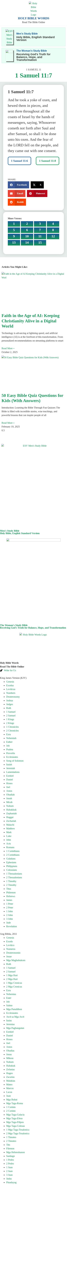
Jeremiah (10, 768)
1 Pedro (10, 1159)
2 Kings (10, 723)
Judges (9, 704)
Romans (10, 847)
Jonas (9, 1054)
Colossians (11, 870)
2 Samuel (10, 715)
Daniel (9, 779)
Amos (9, 791)
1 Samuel (10, 711)
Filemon (10, 1148)
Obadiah (10, 794)
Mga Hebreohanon (15, 1152)
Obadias (10, 1050)
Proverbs (10, 753)
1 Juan (9, 1167)
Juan (8, 1095)
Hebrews (10, 896)
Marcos (10, 1088)
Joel (8, 787)
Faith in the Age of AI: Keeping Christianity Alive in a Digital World (31, 320)
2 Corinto (11, 1111)
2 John (9, 915)
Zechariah (11, 821)
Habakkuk (11, 809)
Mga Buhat (11, 1099)
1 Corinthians (12, 851)
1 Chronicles (12, 727)
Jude (8, 922)
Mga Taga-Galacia (15, 1114)
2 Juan (9, 1171)
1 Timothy (11, 881)
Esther (9, 742)
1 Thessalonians (14, 873)
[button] (18, 184)
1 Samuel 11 (33, 69)
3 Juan (9, 1175)
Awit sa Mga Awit (15, 1016)
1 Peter (9, 903)
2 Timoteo (11, 1141)
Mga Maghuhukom (15, 960)
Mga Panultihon (14, 1009)
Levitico (10, 945)
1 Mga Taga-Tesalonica (17, 1129)
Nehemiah (11, 738)
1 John (9, 911)
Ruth (8, 708)
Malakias (10, 1080)
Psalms (9, 749)
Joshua (9, 700)
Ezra (8, 734)
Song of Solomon (15, 760)
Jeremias (10, 1024)
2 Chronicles (12, 730)
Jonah (9, 798)
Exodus (10, 685)
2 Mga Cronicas (14, 986)
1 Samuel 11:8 (47, 160)
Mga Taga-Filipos (15, 1122)
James (9, 900)
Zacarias (10, 1077)
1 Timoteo (11, 1137)
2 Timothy (11, 885)
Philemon (11, 892)
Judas (9, 1178)
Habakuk (10, 1065)
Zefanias (10, 1069)
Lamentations (12, 772)
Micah (9, 802)
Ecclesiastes (12, 757)
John (8, 839)
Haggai (9, 817)
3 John (9, 919)
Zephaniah (11, 813)
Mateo (9, 1084)
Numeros (10, 949)
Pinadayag (11, 1182)
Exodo (9, 941)
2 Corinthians (12, 855)
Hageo (9, 1073)
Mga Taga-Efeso (14, 1118)
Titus (8, 888)
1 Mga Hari (12, 975)
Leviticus (10, 689)
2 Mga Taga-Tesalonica (17, 1133)
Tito (8, 1144)
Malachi (10, 824)
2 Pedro (10, 1163)
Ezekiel (10, 775)
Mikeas (9, 1058)
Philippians (11, 866)
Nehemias (11, 994)
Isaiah (9, 764)
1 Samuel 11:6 (19, 160)
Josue (9, 956)
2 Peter (9, 907)
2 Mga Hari (12, 979)
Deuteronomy (13, 696)
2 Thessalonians (14, 877)
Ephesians (11, 862)
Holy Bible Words (33, 18)
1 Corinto (11, 1107)
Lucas (9, 1092)
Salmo (9, 1005)
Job (8, 745)
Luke (8, 836)
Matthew (10, 828)
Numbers (10, 693)
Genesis (10, 681)
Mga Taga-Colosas (15, 1126)
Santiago (10, 1156)
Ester (8, 998)
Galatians (10, 858)
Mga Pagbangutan (15, 1028)
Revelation (11, 926)
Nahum (10, 806)
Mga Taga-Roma (14, 1103)
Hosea (9, 783)
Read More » (8, 348)
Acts (8, 843)
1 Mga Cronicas (14, 983)
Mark (9, 832)
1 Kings (10, 719)
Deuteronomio (13, 952)
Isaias (9, 1020)
